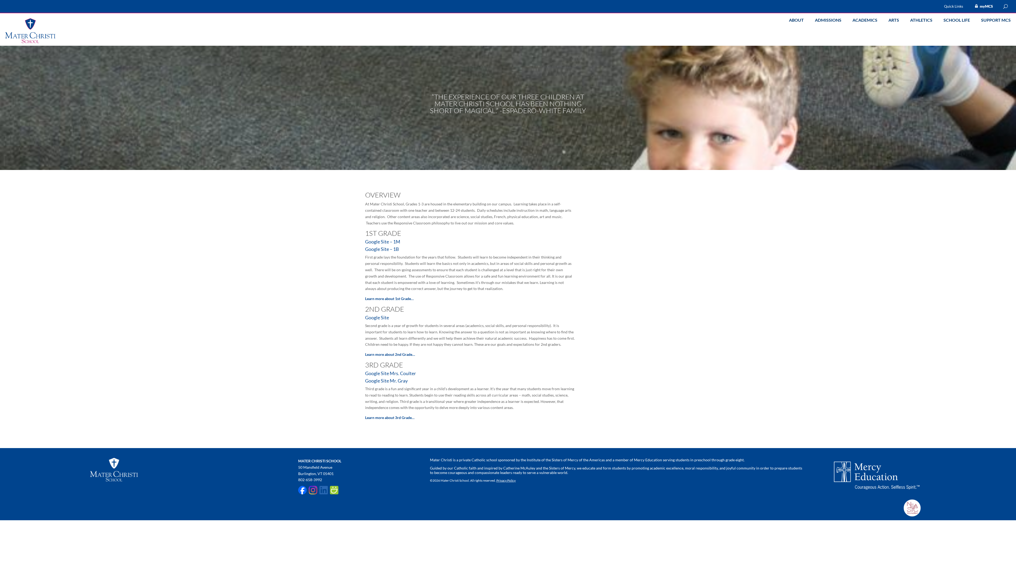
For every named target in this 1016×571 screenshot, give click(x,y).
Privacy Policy (506, 480)
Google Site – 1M (382, 242)
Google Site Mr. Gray (386, 381)
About (796, 20)
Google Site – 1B (382, 249)
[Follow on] (302, 490)
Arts (893, 20)
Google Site (377, 317)
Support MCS (996, 20)
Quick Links (953, 6)
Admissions (828, 20)
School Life (957, 20)
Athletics (921, 20)
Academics (864, 20)
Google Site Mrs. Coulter (390, 373)
